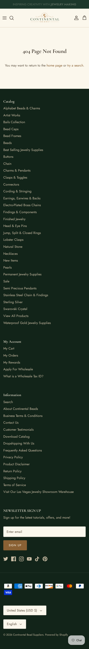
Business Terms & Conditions (22, 415)
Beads (7, 142)
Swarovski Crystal (15, 308)
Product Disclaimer (16, 464)
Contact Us (10, 422)
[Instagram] (21, 559)
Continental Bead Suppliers (28, 635)
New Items (10, 260)
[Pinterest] (45, 559)
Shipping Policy (14, 478)
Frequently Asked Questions (22, 450)
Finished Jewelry (14, 219)
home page (54, 65)
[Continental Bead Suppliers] (44, 18)
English (12, 624)
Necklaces (10, 253)
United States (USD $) (22, 610)
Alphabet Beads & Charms (21, 108)
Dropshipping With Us (18, 443)
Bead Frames (12, 135)
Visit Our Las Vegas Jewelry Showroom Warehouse (38, 491)
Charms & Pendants (16, 170)
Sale (6, 281)
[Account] (75, 17)
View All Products (15, 315)
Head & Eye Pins (15, 225)
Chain (7, 163)
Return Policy (12, 471)
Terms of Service (14, 485)
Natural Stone (12, 246)
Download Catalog (16, 436)
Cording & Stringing (17, 191)
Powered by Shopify (56, 635)
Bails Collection (14, 122)
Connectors (11, 184)
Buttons (8, 156)
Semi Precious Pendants (19, 288)
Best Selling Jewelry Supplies (23, 149)
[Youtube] (29, 559)
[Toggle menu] (4, 17)
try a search (75, 65)
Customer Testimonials (18, 429)
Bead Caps (10, 129)
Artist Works (11, 115)
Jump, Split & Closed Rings (22, 232)
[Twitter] (5, 559)
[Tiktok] (37, 559)
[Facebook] (13, 559)
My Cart (8, 348)
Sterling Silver (13, 302)
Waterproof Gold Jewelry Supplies (27, 322)
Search (8, 402)
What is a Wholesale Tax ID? (23, 376)
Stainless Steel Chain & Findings (25, 295)
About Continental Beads (20, 408)
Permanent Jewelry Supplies (22, 274)
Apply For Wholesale (18, 369)
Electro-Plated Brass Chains (22, 205)
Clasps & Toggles (15, 177)
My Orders (10, 355)
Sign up (15, 545)
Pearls (7, 267)
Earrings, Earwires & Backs (21, 198)
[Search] (13, 17)
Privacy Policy (13, 457)
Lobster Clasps (13, 239)
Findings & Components (20, 212)
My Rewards (11, 362)
